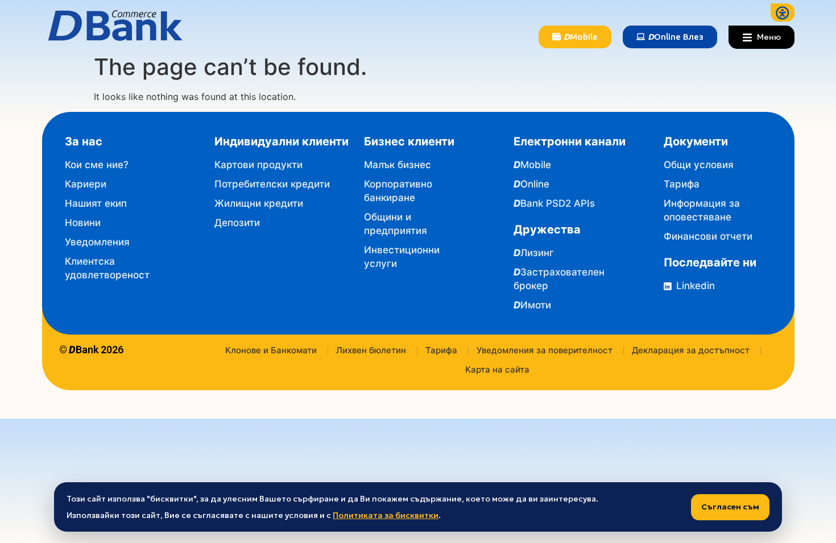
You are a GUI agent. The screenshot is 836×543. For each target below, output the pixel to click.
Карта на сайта (497, 369)
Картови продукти (258, 164)
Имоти (532, 305)
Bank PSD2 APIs (554, 203)
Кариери (85, 184)
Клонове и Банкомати (271, 350)
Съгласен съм (730, 507)
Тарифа (682, 184)
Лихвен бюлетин (371, 350)
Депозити (237, 222)
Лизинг (534, 252)
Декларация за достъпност (691, 350)
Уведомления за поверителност (544, 350)
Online (531, 184)
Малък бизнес (397, 164)
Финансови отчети (708, 236)
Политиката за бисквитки (385, 515)
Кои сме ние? (97, 164)
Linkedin (690, 285)
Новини (83, 222)
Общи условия (699, 164)
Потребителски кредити (272, 184)
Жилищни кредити (258, 203)
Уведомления (97, 242)
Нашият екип (96, 203)
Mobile (532, 164)
